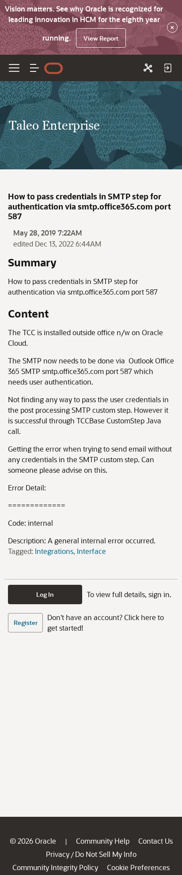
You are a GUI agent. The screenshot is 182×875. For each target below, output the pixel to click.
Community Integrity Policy (55, 867)
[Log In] (167, 68)
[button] (34, 68)
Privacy (57, 854)
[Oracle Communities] (148, 68)
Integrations (54, 551)
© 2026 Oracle (33, 840)
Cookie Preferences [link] (138, 867)
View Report (100, 38)
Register (26, 622)
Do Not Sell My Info (105, 854)
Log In (45, 594)
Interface (91, 551)
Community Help (102, 840)
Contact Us (155, 840)
